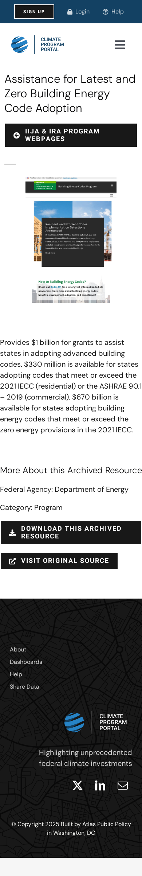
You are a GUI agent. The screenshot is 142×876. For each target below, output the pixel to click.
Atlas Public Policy (106, 824)
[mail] (122, 785)
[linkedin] (100, 785)
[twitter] (77, 785)
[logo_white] (95, 709)
